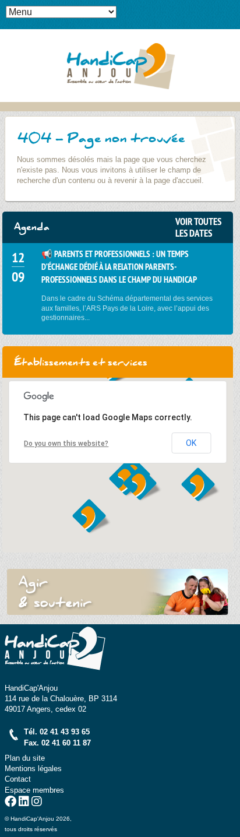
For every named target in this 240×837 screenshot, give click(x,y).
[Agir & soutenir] (117, 592)
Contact (18, 779)
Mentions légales (33, 768)
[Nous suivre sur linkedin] (24, 803)
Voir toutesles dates (198, 227)
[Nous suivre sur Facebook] (10, 803)
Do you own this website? (66, 443)
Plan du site (25, 758)
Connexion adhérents (231, 8)
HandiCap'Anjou (120, 65)
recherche (231, 27)
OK (191, 443)
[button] (142, 484)
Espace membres (34, 790)
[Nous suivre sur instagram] (36, 803)
